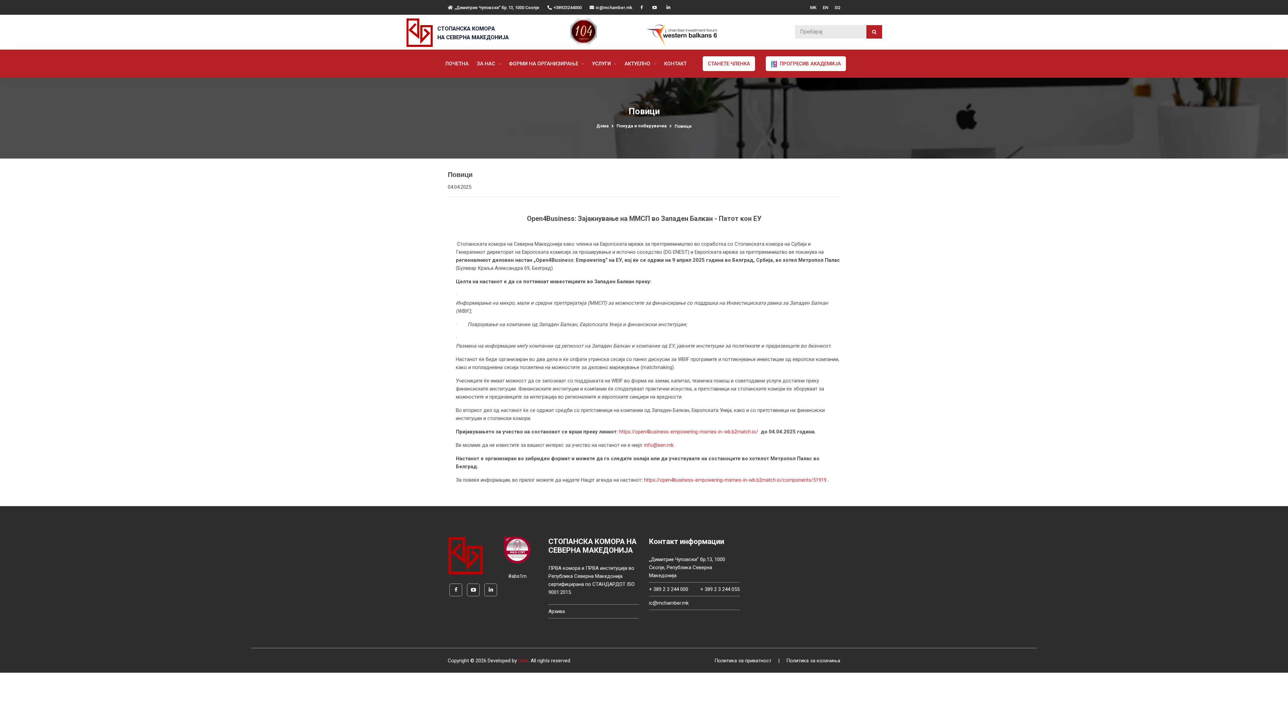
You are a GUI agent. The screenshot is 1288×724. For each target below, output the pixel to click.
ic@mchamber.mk (614, 7)
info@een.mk (659, 445)
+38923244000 (567, 7)
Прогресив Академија (810, 64)
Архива (556, 611)
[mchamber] (421, 32)
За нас (486, 64)
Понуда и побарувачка (641, 125)
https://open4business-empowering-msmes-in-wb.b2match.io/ (688, 432)
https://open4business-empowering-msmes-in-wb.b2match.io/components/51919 (735, 480)
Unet (523, 661)
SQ (837, 7)
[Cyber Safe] (517, 550)
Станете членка (729, 64)
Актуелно (638, 64)
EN (825, 7)
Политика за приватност (742, 661)
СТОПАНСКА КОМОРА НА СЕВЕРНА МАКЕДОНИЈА (473, 33)
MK (813, 7)
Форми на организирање (544, 64)
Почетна (457, 64)
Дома (602, 125)
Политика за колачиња (813, 661)
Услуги (602, 64)
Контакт (675, 64)
